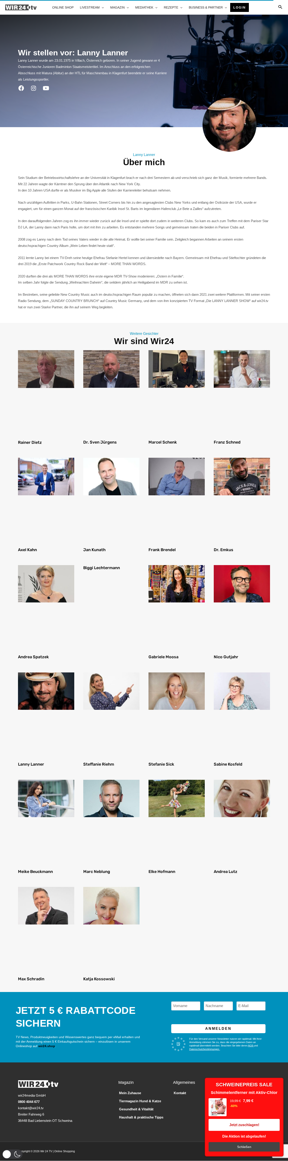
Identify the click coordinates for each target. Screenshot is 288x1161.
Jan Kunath (94, 549)
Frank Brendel (162, 549)
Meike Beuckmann (35, 871)
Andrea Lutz (225, 871)
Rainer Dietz (30, 442)
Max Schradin (31, 978)
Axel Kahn (27, 549)
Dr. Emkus (223, 549)
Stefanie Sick (161, 764)
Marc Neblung (96, 871)
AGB (251, 1045)
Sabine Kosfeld (228, 764)
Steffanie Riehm (98, 764)
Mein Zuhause (130, 1093)
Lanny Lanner (31, 764)
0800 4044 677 (29, 1102)
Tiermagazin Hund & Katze (140, 1101)
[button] (12, 1154)
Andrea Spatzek (33, 656)
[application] (102, 7)
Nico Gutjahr (226, 656)
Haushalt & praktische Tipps (141, 1117)
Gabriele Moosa (163, 656)
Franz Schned (227, 442)
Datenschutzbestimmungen (204, 1049)
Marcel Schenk (162, 442)
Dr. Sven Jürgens (100, 442)
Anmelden (218, 1028)
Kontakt (180, 1093)
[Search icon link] (280, 7)
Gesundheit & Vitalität (136, 1109)
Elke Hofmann (161, 871)
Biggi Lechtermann (101, 567)
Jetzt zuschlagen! (244, 1125)
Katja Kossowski (99, 978)
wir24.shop (46, 1046)
